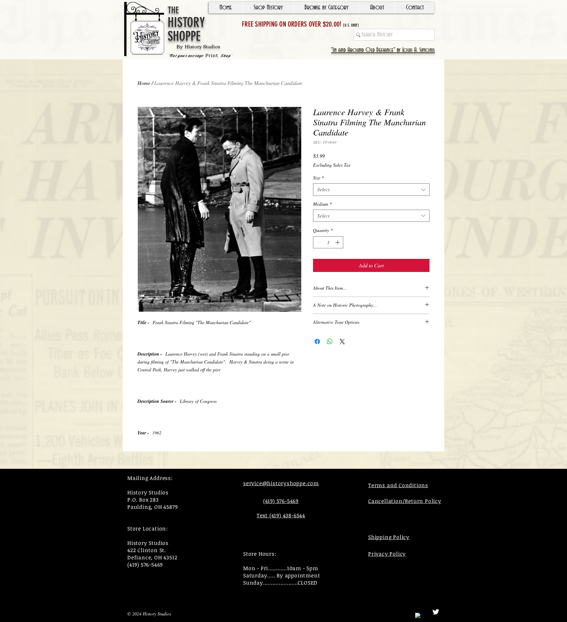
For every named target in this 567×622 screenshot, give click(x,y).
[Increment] (338, 242)
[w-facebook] (419, 617)
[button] (267, 7)
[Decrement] (318, 242)
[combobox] (371, 189)
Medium (322, 204)
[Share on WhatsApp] (330, 341)
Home (143, 82)
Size (318, 178)
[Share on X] (342, 341)
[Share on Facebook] (317, 341)
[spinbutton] (328, 242)
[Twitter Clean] (436, 612)
